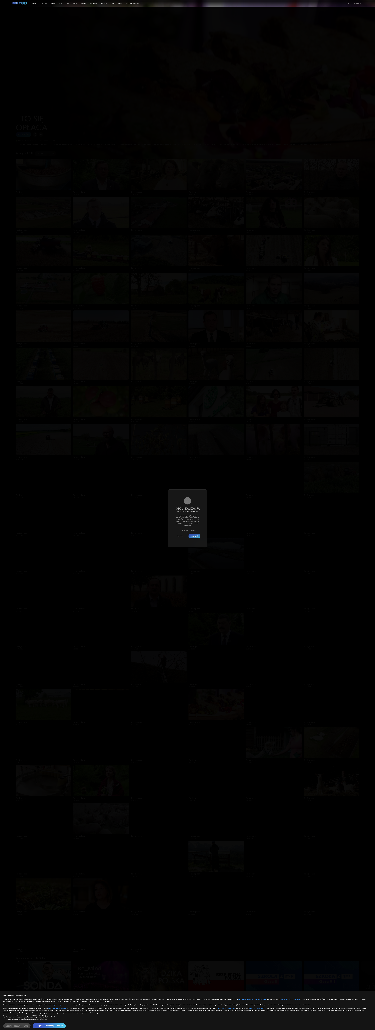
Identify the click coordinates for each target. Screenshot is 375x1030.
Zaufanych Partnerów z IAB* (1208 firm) (252, 999)
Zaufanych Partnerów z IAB (226, 1008)
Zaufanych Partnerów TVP (257, 1008)
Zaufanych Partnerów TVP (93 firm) (291, 999)
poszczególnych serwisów (63, 1005)
